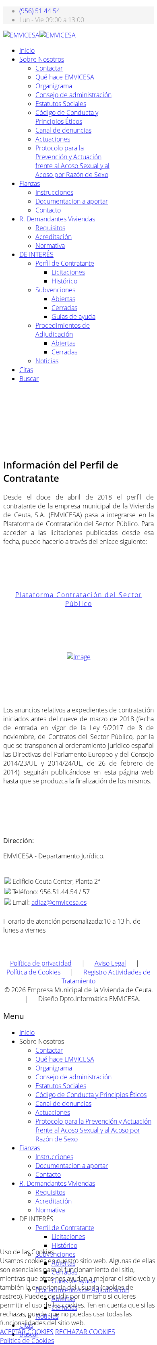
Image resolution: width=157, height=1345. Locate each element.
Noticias (46, 360)
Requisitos (50, 227)
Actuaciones (52, 139)
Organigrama (53, 85)
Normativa (50, 245)
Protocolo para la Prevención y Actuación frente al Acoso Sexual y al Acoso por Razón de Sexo (72, 161)
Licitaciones (68, 272)
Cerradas (64, 307)
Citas (26, 369)
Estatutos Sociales (60, 103)
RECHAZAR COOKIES (85, 1331)
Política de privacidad (41, 963)
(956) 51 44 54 (39, 10)
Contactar (49, 68)
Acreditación (53, 236)
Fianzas (29, 183)
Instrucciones (54, 192)
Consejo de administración (73, 94)
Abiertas (63, 298)
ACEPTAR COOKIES (27, 1331)
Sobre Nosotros (41, 59)
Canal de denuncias (63, 130)
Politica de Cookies (27, 1340)
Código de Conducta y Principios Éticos (66, 117)
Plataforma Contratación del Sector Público (78, 599)
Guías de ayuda (73, 316)
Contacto (48, 210)
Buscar (29, 378)
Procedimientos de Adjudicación (62, 330)
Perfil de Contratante (64, 263)
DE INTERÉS (36, 254)
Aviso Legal (110, 963)
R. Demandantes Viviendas (57, 218)
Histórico (64, 281)
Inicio (27, 50)
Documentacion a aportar (71, 201)
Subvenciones (55, 289)
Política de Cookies (33, 972)
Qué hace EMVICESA (64, 77)
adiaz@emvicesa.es (59, 902)
